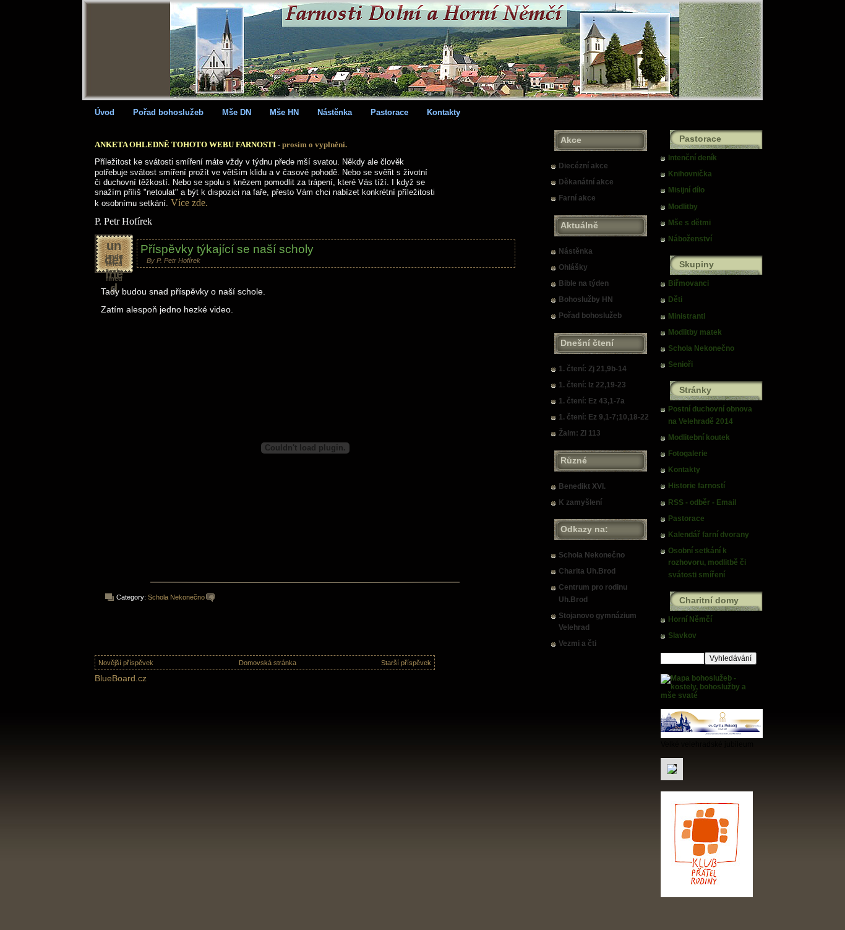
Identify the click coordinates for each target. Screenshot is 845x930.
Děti (675, 299)
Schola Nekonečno (176, 597)
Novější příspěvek (125, 662)
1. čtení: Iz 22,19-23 (592, 385)
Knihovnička (690, 174)
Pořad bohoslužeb (168, 112)
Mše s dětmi (689, 222)
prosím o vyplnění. (314, 144)
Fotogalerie (688, 453)
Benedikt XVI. (582, 486)
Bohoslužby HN (586, 299)
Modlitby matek (695, 332)
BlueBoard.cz (121, 678)
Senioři (680, 364)
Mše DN (236, 112)
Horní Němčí (690, 619)
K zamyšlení (580, 502)
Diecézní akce (583, 165)
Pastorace (389, 112)
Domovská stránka (267, 662)
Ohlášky (573, 267)
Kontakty (443, 112)
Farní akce (577, 198)
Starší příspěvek (406, 662)
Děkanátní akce (586, 182)
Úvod (104, 112)
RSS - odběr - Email (702, 502)
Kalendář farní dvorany (708, 534)
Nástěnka (334, 112)
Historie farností (696, 485)
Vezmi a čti (577, 643)
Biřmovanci (688, 283)
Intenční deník (692, 157)
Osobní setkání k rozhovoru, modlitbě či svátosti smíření (707, 562)
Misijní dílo (686, 190)
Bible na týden (584, 283)
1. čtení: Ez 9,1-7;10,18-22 (604, 417)
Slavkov (682, 635)
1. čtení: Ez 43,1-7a (592, 401)
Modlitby (683, 206)
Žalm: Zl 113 (580, 433)
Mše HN (284, 112)
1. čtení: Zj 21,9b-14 (593, 368)
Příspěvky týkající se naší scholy (227, 249)
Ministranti (686, 316)
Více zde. (189, 202)
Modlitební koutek (699, 437)
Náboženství (690, 239)
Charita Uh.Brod (587, 571)
